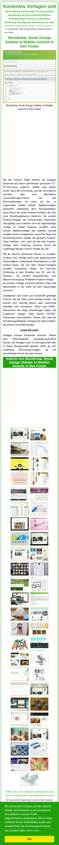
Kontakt (50, 795)
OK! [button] (29, 839)
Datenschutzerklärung (35, 792)
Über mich (18, 792)
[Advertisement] (29, 146)
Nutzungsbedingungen (34, 795)
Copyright (17, 795)
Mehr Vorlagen (16, 26)
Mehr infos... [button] (34, 830)
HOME (8, 792)
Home (7, 26)
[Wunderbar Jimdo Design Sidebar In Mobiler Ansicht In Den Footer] (29, 101)
